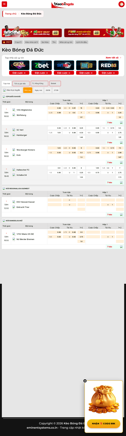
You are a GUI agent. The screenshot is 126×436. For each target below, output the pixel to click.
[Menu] (4, 4)
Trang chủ (10, 13)
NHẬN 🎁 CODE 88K (103, 423)
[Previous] (12, 65)
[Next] (113, 65)
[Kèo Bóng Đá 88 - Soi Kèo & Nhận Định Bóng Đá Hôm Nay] (63, 4)
